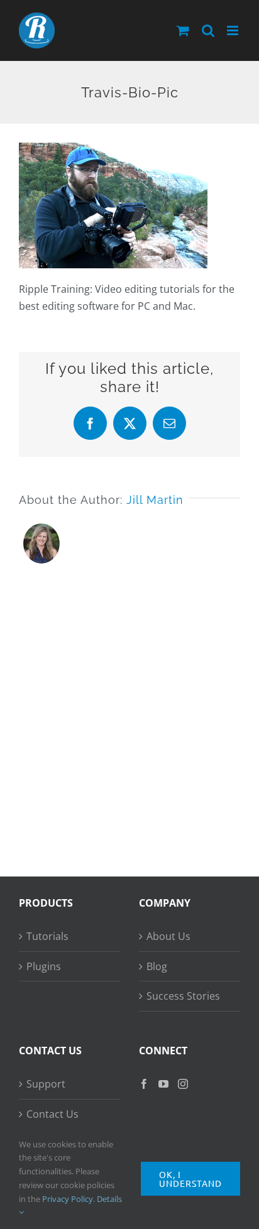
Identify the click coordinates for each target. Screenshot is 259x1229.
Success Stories (183, 996)
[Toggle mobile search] (208, 30)
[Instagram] (183, 1084)
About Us (168, 936)
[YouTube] (163, 1084)
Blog (156, 966)
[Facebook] (144, 1084)
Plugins (43, 966)
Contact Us (52, 1114)
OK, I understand (190, 1179)
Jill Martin (155, 499)
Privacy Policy (67, 1198)
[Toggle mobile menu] (233, 30)
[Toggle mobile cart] (183, 30)
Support (45, 1084)
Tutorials (47, 936)
